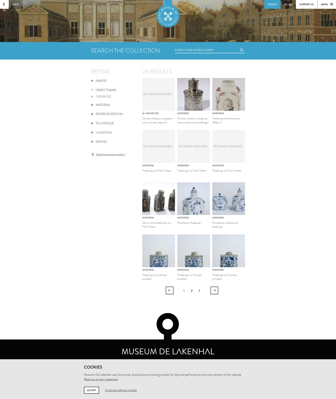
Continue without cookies (121, 390)
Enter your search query (187, 46)
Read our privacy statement (101, 379)
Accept (91, 390)
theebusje (103, 97)
